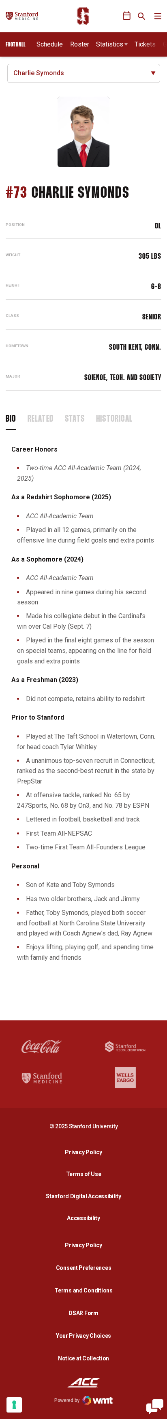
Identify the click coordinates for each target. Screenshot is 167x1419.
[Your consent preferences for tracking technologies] (14, 1405)
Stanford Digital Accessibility (85, 1196)
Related (41, 419)
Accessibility (85, 1217)
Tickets (145, 44)
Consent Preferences (83, 1268)
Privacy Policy (85, 1152)
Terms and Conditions (83, 1290)
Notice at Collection (83, 1358)
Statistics (109, 44)
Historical (114, 419)
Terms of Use (83, 1174)
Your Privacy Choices (83, 1335)
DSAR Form (83, 1313)
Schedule (49, 44)
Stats (75, 419)
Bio (11, 419)
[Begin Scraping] (155, 1407)
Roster (79, 44)
